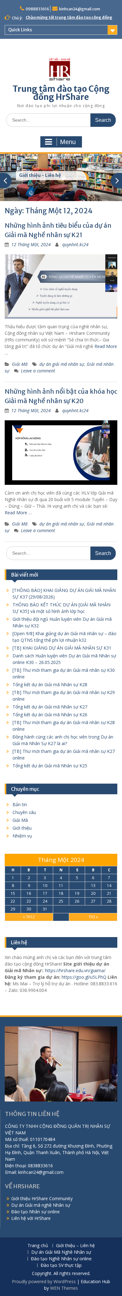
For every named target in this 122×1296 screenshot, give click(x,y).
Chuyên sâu (24, 812)
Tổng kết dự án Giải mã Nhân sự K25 (50, 766)
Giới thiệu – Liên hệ (75, 1246)
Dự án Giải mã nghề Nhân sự (40, 1205)
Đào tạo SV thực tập (61, 1265)
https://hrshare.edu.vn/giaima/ (75, 970)
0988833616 (37, 9)
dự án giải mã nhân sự (61, 364)
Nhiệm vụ (22, 836)
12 (77, 885)
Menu (68, 141)
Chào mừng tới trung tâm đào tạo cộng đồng (69, 17)
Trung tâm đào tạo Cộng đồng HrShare (61, 93)
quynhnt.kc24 (75, 244)
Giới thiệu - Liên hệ (40, 175)
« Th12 (29, 917)
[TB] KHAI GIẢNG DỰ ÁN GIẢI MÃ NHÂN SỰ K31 (62, 648)
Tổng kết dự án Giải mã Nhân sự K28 (50, 684)
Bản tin (20, 804)
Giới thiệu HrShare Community (42, 1198)
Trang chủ (38, 1246)
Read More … (18, 513)
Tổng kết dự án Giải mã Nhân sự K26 (50, 715)
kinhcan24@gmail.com (79, 9)
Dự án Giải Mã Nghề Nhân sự (61, 1252)
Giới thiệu (22, 828)
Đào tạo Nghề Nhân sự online (61, 1259)
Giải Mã (20, 364)
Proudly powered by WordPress (44, 1281)
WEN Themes (64, 1288)
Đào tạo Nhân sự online (35, 1212)
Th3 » (93, 917)
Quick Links (20, 30)
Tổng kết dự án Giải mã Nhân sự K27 (50, 707)
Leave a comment (38, 371)
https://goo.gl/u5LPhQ (84, 977)
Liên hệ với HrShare (31, 1218)
